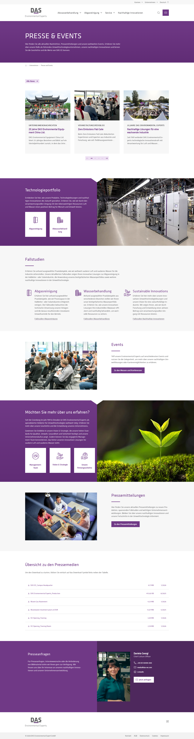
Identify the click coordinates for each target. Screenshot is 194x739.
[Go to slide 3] (98, 158)
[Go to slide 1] (91, 158)
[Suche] (156, 12)
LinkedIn (140, 672)
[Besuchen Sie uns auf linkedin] (149, 722)
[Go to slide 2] (95, 158)
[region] (97, 129)
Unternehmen (150, 2)
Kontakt (128, 736)
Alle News (30, 81)
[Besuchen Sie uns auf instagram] (144, 722)
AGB (135, 736)
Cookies (155, 736)
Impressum (165, 736)
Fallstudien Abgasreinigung (46, 318)
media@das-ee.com (144, 667)
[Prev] (87, 158)
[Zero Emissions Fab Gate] (97, 121)
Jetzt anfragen (145, 679)
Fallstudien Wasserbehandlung (97, 318)
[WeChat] (161, 722)
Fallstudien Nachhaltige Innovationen (148, 318)
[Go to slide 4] (102, 158)
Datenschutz (144, 736)
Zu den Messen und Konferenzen (128, 370)
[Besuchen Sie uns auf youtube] (155, 722)
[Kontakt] (166, 13)
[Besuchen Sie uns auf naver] (167, 722)
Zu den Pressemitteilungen (125, 524)
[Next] (107, 158)
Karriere (137, 2)
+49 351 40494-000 (144, 663)
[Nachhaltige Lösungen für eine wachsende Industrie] (146, 121)
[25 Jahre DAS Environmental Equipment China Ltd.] (47, 121)
